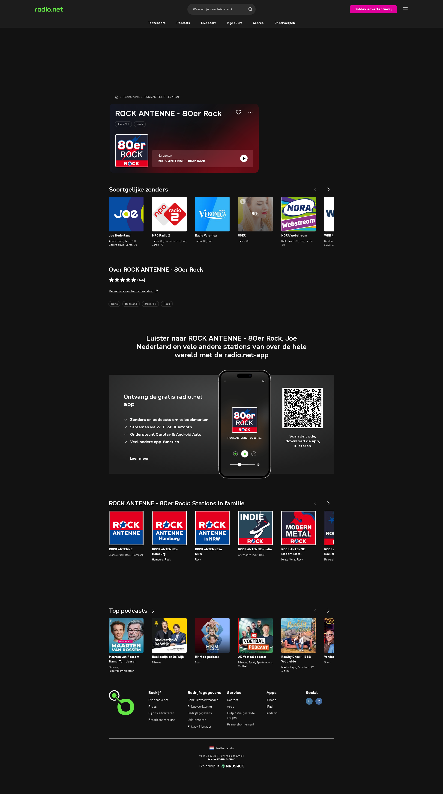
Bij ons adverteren (161, 713)
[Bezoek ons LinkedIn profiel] (309, 701)
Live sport (208, 23)
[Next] (328, 187)
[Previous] (315, 187)
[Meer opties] (250, 112)
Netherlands (224, 748)
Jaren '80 (123, 124)
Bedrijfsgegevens (200, 713)
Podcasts (183, 23)
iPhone (271, 700)
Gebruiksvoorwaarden (203, 700)
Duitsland (131, 304)
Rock (140, 124)
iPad (269, 706)
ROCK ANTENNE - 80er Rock (181, 161)
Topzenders (156, 23)
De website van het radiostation (131, 291)
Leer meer (139, 458)
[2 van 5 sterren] (117, 280)
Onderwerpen (285, 23)
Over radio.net (158, 700)
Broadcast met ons (161, 720)
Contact (232, 700)
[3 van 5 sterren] (122, 280)
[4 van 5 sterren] (128, 280)
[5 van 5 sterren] (133, 280)
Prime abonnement (240, 724)
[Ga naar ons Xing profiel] (319, 701)
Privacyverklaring (200, 706)
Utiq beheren (197, 720)
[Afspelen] (244, 158)
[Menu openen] (405, 9)
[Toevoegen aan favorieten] (238, 112)
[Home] (117, 97)
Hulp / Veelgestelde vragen (241, 715)
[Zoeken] (250, 9)
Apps (230, 706)
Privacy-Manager (200, 726)
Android (272, 713)
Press (152, 706)
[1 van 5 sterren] (111, 280)
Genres (258, 23)
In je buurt (234, 23)
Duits (114, 304)
